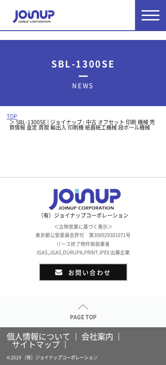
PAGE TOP (83, 317)
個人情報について (38, 337)
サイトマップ (36, 345)
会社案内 (97, 337)
